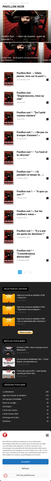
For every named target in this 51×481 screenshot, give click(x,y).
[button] (47, 435)
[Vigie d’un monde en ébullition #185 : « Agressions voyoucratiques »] (8, 310)
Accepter (25, 462)
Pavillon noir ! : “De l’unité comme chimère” (31, 114)
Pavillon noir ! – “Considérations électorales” (26, 253)
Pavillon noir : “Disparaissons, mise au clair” (30, 95)
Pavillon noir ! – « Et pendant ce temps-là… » (30, 173)
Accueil (4, 3)
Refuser (25, 468)
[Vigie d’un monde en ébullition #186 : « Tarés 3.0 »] (8, 298)
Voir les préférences (25, 475)
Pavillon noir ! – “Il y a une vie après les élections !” (31, 232)
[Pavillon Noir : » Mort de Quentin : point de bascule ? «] (25, 26)
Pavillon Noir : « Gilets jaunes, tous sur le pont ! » (31, 75)
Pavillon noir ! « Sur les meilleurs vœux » (29, 213)
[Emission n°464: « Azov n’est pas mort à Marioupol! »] (8, 350)
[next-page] (30, 272)
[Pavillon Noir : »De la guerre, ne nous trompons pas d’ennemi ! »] (20, 53)
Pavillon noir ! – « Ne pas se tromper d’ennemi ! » (32, 134)
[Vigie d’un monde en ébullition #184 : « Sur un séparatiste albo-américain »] (8, 322)
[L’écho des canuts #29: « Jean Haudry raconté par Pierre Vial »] (8, 374)
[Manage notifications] (5, 476)
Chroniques (14, 3)
